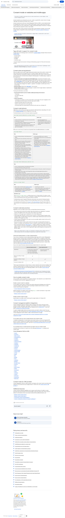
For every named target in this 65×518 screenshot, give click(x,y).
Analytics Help (6, 1)
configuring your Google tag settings (22, 308)
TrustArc (15, 374)
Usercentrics (16, 377)
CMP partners (38, 328)
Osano (15, 365)
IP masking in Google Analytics (37, 179)
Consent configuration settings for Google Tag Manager (24, 398)
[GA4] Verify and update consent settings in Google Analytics (25, 441)
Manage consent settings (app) (20, 396)
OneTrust (16, 364)
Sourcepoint (16, 370)
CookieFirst (16, 340)
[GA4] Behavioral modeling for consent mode (22, 444)
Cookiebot (16, 343)
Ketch (15, 358)
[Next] (63, 7)
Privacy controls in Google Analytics (21, 435)
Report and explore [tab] (24, 7)
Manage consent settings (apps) (20, 300)
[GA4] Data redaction (18, 437)
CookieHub (16, 344)
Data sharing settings (18, 484)
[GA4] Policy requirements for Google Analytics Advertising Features (26, 450)
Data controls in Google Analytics (20, 477)
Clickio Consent (17, 335)
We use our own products (19, 455)
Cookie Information (17, 341)
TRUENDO (16, 372)
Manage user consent (18, 34)
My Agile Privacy (17, 363)
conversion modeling (39, 29)
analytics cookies (29, 186)
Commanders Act (17, 337)
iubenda (15, 357)
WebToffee (16, 378)
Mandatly (16, 361)
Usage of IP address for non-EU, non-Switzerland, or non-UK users (26, 486)
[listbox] (22, 516)
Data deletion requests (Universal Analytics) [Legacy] (24, 462)
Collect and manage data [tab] (15, 7)
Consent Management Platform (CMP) (36, 311)
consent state (16, 54)
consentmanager (17, 350)
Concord (15, 348)
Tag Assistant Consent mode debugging (21, 397)
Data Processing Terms (19, 453)
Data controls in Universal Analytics (21, 475)
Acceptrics (16, 334)
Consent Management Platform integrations (22, 288)
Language (21, 514)
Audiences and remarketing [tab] (45, 7)
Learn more (34, 66)
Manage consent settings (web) (20, 293)
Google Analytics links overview (20, 466)
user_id (29, 201)
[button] (2, 1)
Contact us (62, 4)
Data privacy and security (20, 430)
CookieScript (16, 345)
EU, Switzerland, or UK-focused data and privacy (23, 479)
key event (29, 86)
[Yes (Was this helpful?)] (47, 406)
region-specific (28, 224)
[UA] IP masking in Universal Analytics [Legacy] (23, 448)
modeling (23, 191)
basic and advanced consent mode (26, 243)
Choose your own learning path (18, 498)
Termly (15, 371)
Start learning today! (17, 509)
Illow (15, 355)
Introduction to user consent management (22, 439)
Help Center (3, 4)
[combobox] (31, 1)
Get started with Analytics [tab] (5, 7)
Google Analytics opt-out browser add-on (22, 446)
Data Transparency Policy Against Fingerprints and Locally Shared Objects (27, 473)
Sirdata (15, 368)
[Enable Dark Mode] (26, 516)
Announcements (15, 4)
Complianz (16, 338)
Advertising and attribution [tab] (34, 7)
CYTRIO (15, 353)
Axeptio (15, 333)
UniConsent (16, 375)
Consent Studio (17, 351)
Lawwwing (16, 360)
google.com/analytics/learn (21, 499)
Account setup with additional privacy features (23, 468)
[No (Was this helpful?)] (50, 406)
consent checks (37, 52)
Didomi (15, 354)
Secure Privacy (17, 367)
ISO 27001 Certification (19, 464)
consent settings (19, 111)
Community (9, 4)
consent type (19, 81)
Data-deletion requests (19, 459)
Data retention (17, 457)
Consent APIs (41, 307)
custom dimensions (36, 201)
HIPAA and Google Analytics (19, 482)
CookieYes (16, 347)
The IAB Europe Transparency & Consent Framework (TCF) (24, 271)
